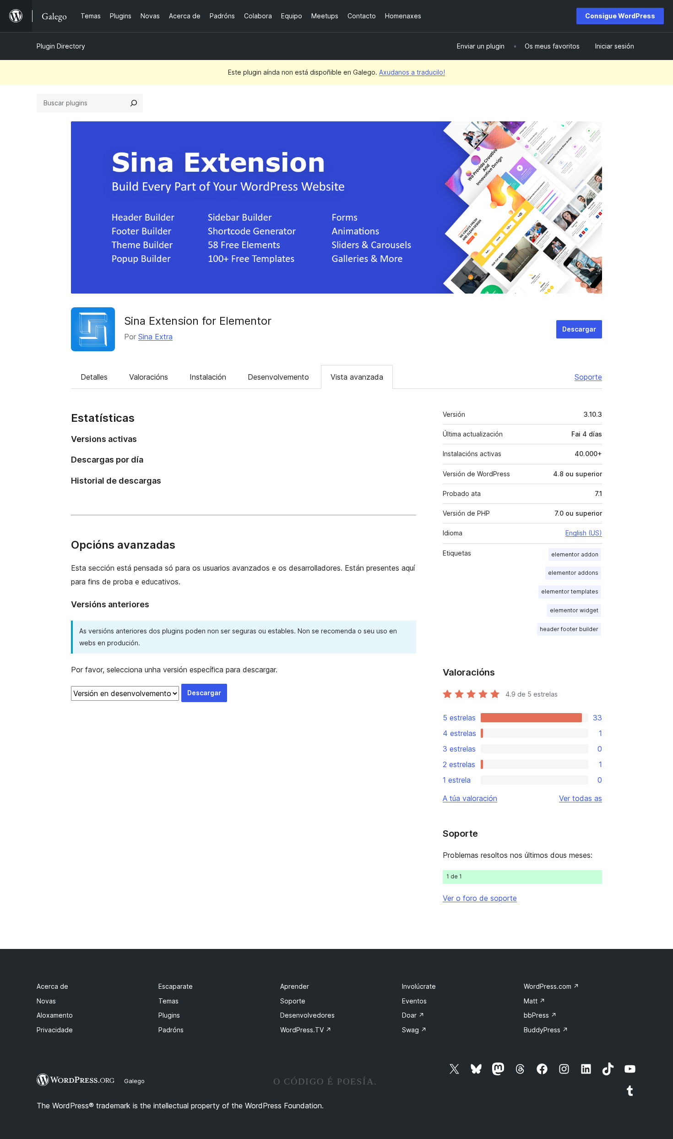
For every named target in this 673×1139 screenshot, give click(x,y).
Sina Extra (155, 336)
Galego (134, 1081)
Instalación (208, 376)
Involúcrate (419, 986)
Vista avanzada (357, 376)
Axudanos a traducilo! (412, 72)
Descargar (579, 329)
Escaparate (175, 986)
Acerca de (52, 986)
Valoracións (148, 376)
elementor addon (574, 554)
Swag (414, 1030)
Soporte (588, 376)
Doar (413, 1015)
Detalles (94, 376)
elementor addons (573, 572)
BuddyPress (546, 1030)
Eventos (414, 1001)
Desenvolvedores (307, 1015)
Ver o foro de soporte (480, 898)
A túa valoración (470, 798)
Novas (46, 1001)
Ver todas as (580, 798)
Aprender (294, 986)
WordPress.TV (305, 1030)
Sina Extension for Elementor (197, 320)
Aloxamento (55, 1015)
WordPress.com (551, 986)
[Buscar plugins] (134, 103)
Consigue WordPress (620, 16)
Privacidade (55, 1030)
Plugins (169, 1015)
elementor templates (569, 591)
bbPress (540, 1015)
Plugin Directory (61, 46)
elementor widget (574, 610)
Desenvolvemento (278, 376)
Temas (168, 1001)
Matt (534, 1001)
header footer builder (569, 629)
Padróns (171, 1030)
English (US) (583, 533)
